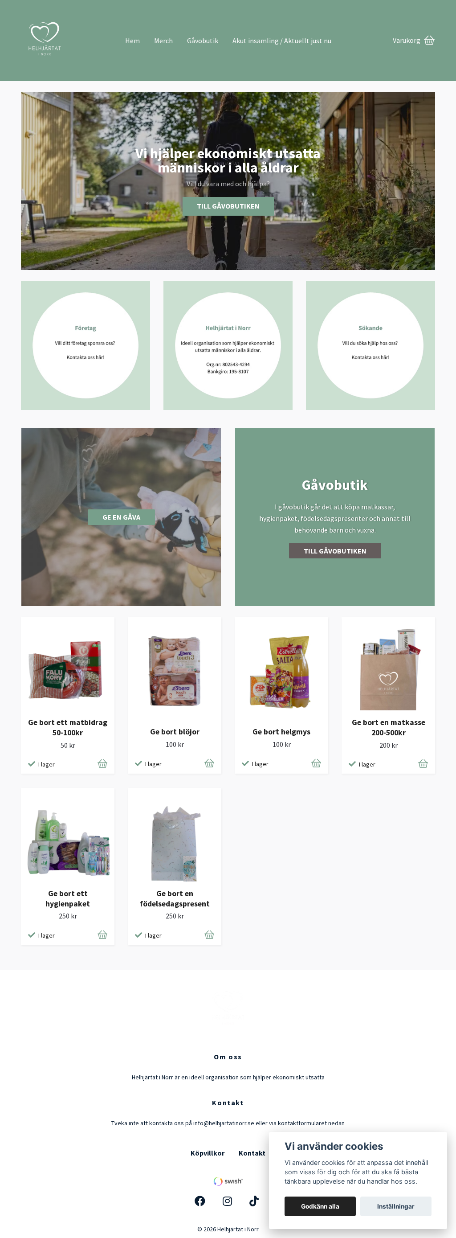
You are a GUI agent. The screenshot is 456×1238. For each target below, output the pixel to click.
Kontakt (252, 1152)
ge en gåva (121, 516)
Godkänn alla (320, 1206)
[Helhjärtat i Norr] (69, 37)
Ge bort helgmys (281, 732)
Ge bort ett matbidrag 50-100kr (67, 727)
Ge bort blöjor (175, 732)
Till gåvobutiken (228, 205)
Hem (132, 40)
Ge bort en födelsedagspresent (175, 899)
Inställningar (396, 1206)
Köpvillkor (207, 1152)
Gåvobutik (202, 40)
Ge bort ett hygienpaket (67, 899)
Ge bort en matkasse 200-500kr (388, 727)
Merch (163, 40)
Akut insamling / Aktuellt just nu (281, 40)
